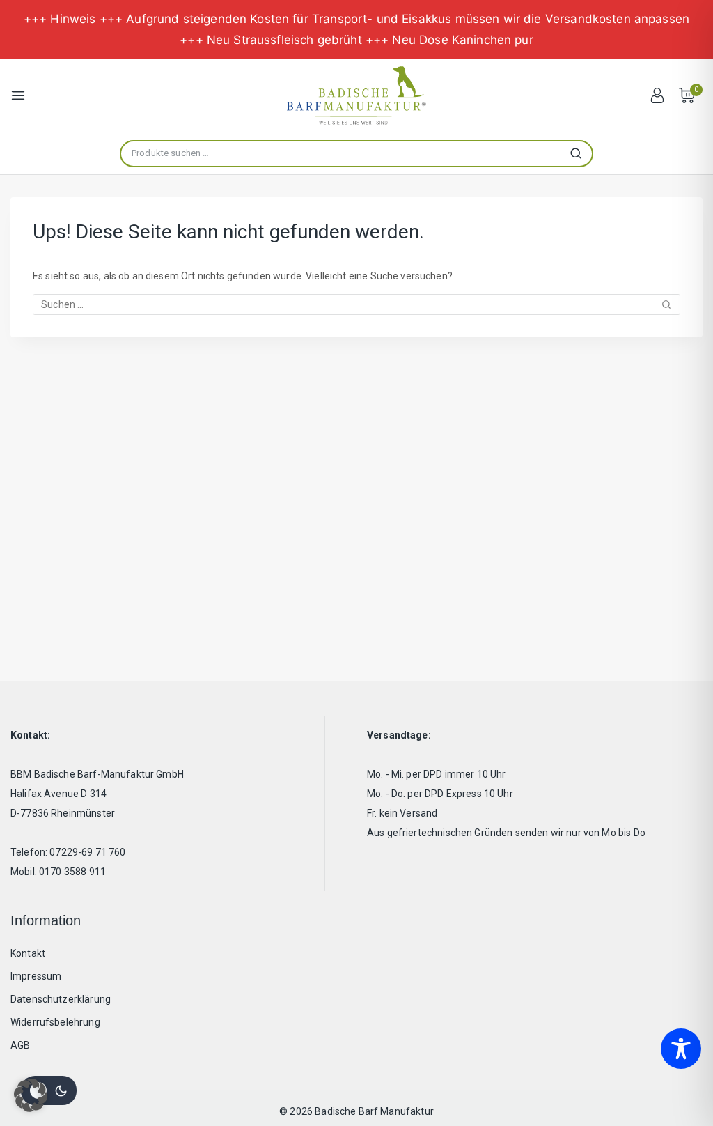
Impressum (35, 976)
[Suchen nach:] (356, 304)
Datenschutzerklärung (60, 999)
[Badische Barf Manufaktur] (356, 95)
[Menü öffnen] (18, 95)
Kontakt (27, 953)
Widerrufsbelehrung (55, 1022)
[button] (30, 1095)
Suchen (580, 153)
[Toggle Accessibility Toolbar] (681, 1048)
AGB (20, 1045)
